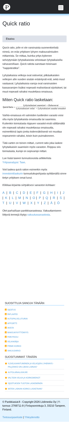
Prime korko (14, 346)
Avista (10, 327)
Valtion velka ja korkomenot (24, 377)
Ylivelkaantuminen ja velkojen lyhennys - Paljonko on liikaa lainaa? (31, 365)
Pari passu (12, 336)
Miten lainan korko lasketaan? (25, 388)
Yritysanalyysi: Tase (13, 162)
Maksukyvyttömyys (17, 332)
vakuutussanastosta (38, 214)
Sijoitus (11, 309)
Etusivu (10, 38)
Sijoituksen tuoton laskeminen (25, 383)
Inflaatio (12, 314)
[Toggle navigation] (60, 7)
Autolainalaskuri (17, 372)
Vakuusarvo (14, 350)
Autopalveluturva (17, 318)
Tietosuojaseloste (12, 417)
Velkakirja (13, 341)
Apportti (12, 323)
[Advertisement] (34, 262)
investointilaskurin (12, 173)
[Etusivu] (34, 7)
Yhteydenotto (31, 417)
